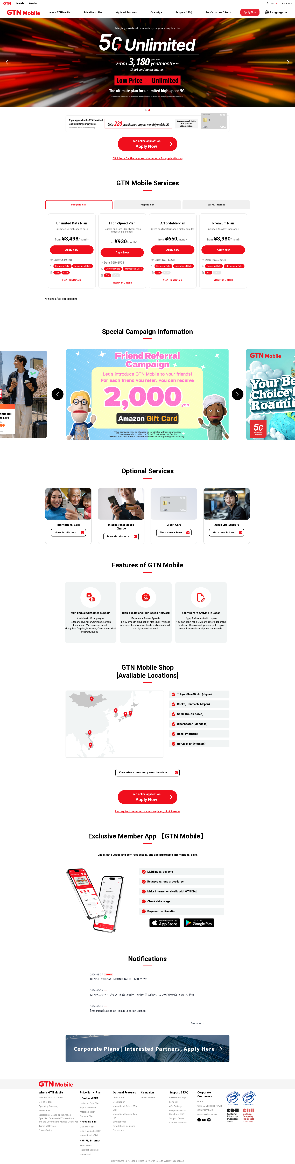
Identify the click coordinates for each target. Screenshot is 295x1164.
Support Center (176, 1118)
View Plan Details (71, 280)
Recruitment (45, 1110)
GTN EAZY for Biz (206, 1110)
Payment (173, 1102)
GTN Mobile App (177, 1097)
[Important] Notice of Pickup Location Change (118, 1011)
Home (200, 1101)
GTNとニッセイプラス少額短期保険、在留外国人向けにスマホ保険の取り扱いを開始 (142, 994)
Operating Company (48, 1106)
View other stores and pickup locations (143, 772)
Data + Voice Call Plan (90, 1131)
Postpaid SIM (78, 204)
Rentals (20, 3)
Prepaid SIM (147, 204)
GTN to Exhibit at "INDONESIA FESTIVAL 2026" (118, 979)
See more (196, 1023)
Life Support (119, 1102)
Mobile (33, 3)
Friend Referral (148, 1097)
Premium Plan (86, 1116)
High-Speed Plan (88, 1107)
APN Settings (175, 1106)
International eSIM (89, 1135)
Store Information (178, 1122)
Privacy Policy (45, 1130)
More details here (65, 532)
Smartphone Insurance (124, 1126)
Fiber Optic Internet (89, 1150)
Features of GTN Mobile (50, 1097)
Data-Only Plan (87, 1126)
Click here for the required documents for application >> (147, 158)
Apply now (71, 249)
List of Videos (46, 1102)
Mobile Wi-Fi (86, 1145)
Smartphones (119, 1121)
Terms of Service (47, 1126)
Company (287, 3)
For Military (118, 1130)
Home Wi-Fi (85, 1154)
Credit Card (118, 1097)
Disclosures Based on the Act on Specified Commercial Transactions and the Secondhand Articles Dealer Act (58, 1118)
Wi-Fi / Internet (216, 204)
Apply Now (249, 12)
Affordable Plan (87, 1112)
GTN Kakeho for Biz (207, 1114)
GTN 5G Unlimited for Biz (209, 1106)
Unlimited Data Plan (89, 1103)
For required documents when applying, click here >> (147, 811)
